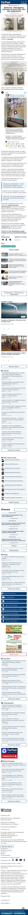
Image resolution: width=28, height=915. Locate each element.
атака (23, 316)
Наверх (23, 909)
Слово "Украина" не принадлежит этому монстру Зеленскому (12, 516)
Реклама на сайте (5, 815)
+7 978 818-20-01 (5, 900)
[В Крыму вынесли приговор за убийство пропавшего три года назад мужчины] (4, 265)
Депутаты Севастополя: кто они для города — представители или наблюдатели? (14, 524)
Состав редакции (5, 855)
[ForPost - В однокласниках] (24, 860)
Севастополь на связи (9, 593)
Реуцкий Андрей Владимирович (14, 476)
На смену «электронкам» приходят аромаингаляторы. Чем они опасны (11, 432)
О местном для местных (11, 601)
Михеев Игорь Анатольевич (12, 468)
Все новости (4, 849)
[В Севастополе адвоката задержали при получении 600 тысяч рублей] (4, 270)
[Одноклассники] (6, 239)
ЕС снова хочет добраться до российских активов (13, 412)
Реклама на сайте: (5, 896)
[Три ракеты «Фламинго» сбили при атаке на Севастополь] (14, 303)
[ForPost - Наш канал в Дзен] (27, 860)
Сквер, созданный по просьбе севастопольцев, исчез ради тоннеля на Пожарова (13, 720)
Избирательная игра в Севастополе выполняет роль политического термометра (13, 540)
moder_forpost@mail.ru (10, 827)
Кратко (3, 853)
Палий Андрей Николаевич (12, 460)
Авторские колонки (6, 850)
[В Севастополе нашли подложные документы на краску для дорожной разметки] (4, 259)
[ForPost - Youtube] (21, 860)
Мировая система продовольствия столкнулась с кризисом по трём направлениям (11, 564)
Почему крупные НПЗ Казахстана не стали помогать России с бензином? (13, 388)
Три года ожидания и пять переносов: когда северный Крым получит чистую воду (12, 777)
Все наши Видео (9, 597)
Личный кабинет (14, 550)
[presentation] (3, 328)
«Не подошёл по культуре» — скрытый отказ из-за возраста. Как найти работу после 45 (13, 419)
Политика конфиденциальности (16, 911)
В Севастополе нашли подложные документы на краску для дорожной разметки (18, 260)
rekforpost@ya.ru (5, 903)
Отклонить (6, 913)
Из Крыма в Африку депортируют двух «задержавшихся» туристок (13, 382)
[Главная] (5, 2)
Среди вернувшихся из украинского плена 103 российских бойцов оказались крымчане (13, 662)
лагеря (23, 349)
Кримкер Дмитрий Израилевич (13, 485)
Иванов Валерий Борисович (12, 472)
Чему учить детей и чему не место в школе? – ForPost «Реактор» (12, 394)
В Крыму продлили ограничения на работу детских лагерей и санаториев (13, 353)
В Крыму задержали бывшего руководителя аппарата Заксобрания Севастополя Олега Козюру (17, 283)
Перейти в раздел (14, 502)
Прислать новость (14, 366)
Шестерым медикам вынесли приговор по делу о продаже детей (17, 254)
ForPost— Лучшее (16, 863)
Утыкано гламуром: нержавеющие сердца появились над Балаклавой (13, 532)
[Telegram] (10, 239)
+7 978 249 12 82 (5, 829)
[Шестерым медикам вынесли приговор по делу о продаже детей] (4, 253)
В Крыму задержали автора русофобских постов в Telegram (13, 444)
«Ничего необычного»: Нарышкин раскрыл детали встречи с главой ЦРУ (13, 400)
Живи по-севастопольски (12, 617)
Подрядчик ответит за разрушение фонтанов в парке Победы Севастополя (13, 426)
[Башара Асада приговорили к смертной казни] (4, 276)
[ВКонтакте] (2, 239)
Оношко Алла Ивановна (11, 464)
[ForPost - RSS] (13, 860)
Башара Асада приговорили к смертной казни (16, 277)
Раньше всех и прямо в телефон (14, 609)
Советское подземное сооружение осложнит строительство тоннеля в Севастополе (12, 706)
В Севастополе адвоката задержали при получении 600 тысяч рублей (18, 271)
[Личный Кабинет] (22, 1)
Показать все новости (14, 450)
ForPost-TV (4, 852)
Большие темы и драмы (11, 613)
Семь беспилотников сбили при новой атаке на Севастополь (12, 438)
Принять (20, 913)
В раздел (14, 545)
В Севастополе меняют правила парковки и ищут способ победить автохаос (14, 406)
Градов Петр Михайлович (12, 493)
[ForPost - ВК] (17, 860)
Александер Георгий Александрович (15, 489)
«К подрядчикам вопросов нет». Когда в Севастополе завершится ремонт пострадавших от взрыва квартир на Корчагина (13, 375)
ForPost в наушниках (11, 621)
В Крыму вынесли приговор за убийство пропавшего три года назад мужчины (16, 266)
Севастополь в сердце (11, 605)
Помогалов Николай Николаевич (14, 481)
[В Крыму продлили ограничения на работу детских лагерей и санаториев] (14, 336)
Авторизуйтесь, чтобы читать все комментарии (14, 293)
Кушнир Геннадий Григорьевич (13, 497)
